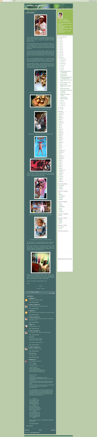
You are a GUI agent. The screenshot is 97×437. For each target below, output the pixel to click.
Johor (60, 203)
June (61, 68)
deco (60, 124)
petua (60, 166)
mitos (60, 163)
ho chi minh (61, 226)
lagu (60, 153)
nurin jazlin (61, 188)
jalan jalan (61, 150)
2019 (60, 44)
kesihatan (61, 152)
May (61, 69)
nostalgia (60, 187)
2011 (60, 57)
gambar (60, 132)
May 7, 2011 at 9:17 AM (33, 314)
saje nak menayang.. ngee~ (65, 82)
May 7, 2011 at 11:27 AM (34, 334)
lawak (60, 155)
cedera (60, 121)
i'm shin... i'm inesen (33, 304)
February (62, 103)
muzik (60, 165)
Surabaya (61, 199)
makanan (60, 158)
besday (60, 117)
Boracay (60, 215)
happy (60, 137)
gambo (60, 134)
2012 (60, 55)
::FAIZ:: (30, 324)
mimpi (60, 160)
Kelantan (60, 204)
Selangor (60, 209)
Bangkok (60, 219)
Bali (59, 192)
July (61, 66)
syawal (60, 176)
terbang (60, 178)
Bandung (60, 194)
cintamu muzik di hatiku (64, 88)
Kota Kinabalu (61, 206)
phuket (60, 222)
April (61, 100)
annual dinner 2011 (63, 75)
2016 (60, 49)
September (62, 63)
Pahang (60, 208)
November (62, 60)
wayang (60, 181)
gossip (60, 135)
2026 (60, 38)
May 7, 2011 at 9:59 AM (33, 322)
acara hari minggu (63, 84)
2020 (60, 43)
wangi (60, 179)
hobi (60, 143)
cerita (53, 293)
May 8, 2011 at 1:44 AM (33, 423)
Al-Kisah (60, 112)
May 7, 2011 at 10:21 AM (34, 328)
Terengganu (61, 211)
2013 (60, 54)
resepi (60, 171)
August (61, 65)
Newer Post (27, 430)
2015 (60, 51)
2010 (60, 107)
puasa (60, 168)
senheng (60, 173)
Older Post (53, 430)
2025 (60, 40)
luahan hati (61, 156)
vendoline (31, 298)
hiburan (60, 142)
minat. (60, 161)
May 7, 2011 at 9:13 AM (33, 308)
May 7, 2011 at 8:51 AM (33, 302)
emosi (60, 129)
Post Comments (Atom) (34, 432)
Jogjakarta (61, 197)
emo (60, 127)
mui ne (60, 228)
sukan (60, 174)
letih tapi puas (62, 92)
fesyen (60, 130)
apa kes (60, 114)
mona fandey (61, 185)
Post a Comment (29, 425)
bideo (60, 119)
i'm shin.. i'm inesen (35, 6)
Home (40, 430)
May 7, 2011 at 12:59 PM (34, 344)
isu (59, 148)
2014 (60, 52)
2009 (60, 108)
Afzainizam (31, 359)
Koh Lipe (60, 221)
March (61, 102)
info (59, 147)
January (62, 105)
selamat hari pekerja (64, 98)
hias (60, 140)
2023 (60, 41)
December (62, 58)
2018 (60, 46)
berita (60, 116)
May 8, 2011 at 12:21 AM (34, 357)
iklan (60, 145)
